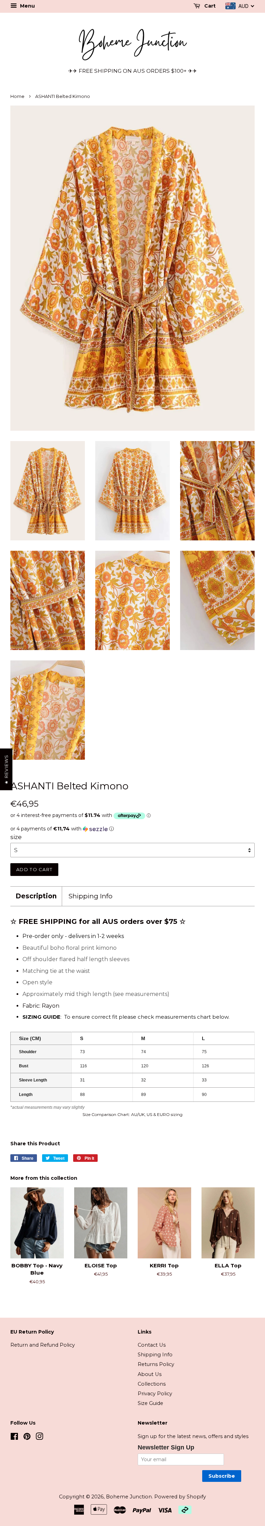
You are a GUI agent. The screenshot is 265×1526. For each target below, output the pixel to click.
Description (36, 896)
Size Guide (150, 1403)
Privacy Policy (155, 1393)
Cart (209, 6)
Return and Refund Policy (42, 1345)
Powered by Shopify (180, 1497)
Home (17, 96)
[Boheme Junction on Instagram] (39, 1438)
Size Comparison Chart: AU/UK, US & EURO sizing (132, 1114)
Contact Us (152, 1345)
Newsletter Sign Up (166, 1447)
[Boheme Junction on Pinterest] (27, 1438)
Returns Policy (156, 1364)
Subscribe (221, 1476)
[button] (132, 829)
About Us (149, 1374)
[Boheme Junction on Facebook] (14, 1438)
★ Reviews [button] (6, 769)
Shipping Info (90, 896)
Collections (152, 1384)
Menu (27, 6)
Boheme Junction (129, 1497)
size (16, 837)
